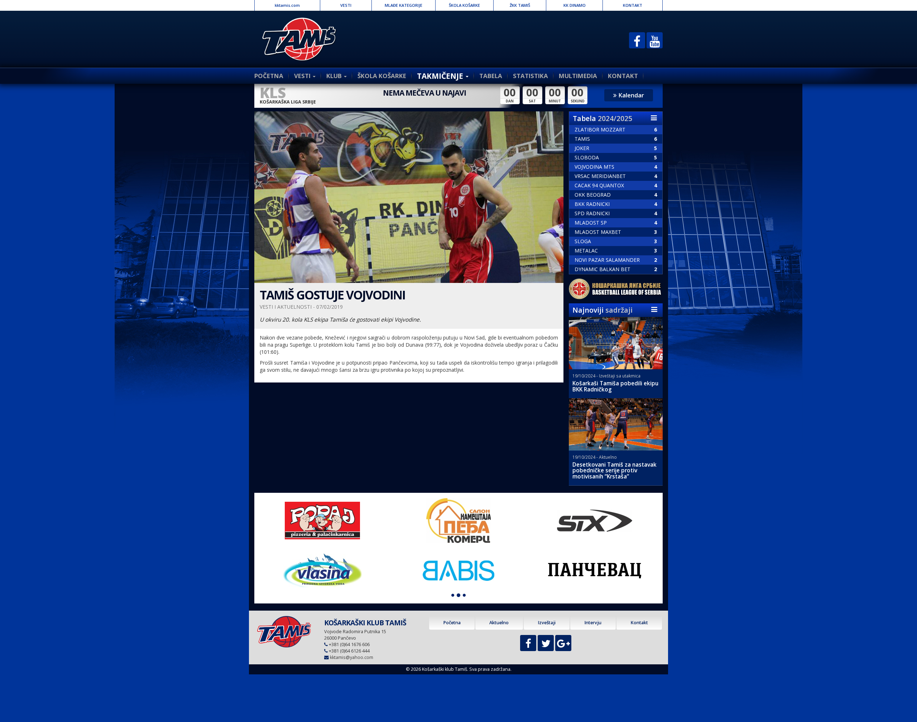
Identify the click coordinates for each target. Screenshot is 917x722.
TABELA (490, 76)
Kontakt (639, 623)
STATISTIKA (530, 76)
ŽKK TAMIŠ (520, 5)
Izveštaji (547, 623)
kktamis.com (287, 5)
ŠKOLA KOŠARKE (464, 5)
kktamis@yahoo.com (351, 657)
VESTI (345, 5)
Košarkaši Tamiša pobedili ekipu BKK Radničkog (615, 386)
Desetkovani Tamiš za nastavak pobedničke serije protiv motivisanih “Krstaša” (614, 471)
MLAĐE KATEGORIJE (403, 5)
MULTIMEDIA (578, 76)
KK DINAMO (574, 5)
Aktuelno (499, 623)
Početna (452, 623)
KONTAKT (632, 5)
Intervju (592, 623)
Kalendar (630, 95)
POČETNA (268, 76)
